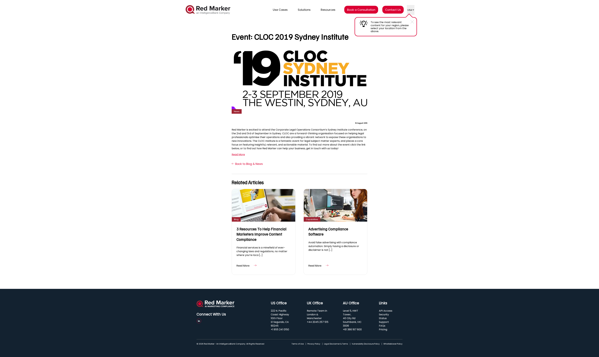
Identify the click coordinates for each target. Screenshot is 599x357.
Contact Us (393, 10)
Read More (238, 154)
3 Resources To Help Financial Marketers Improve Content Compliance (261, 234)
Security (384, 314)
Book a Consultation (361, 10)
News (236, 111)
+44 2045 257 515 (317, 322)
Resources (328, 10)
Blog (236, 219)
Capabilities (312, 219)
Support (384, 322)
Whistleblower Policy (392, 344)
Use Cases (280, 10)
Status (383, 318)
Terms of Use (298, 344)
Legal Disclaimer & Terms (336, 344)
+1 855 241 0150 (280, 329)
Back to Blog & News (248, 164)
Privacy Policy (313, 344)
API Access (385, 311)
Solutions (304, 10)
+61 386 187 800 (352, 329)
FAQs (382, 326)
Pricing (383, 329)
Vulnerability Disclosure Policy (366, 344)
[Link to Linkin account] (199, 321)
